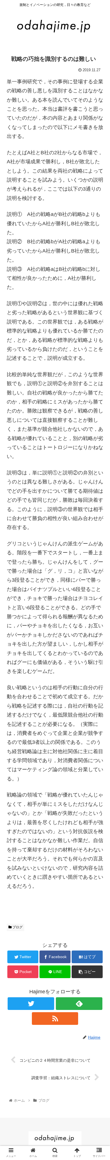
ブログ (17, 927)
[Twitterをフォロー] (31, 1003)
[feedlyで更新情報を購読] (79, 1003)
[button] (99, 726)
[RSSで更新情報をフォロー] (55, 1018)
